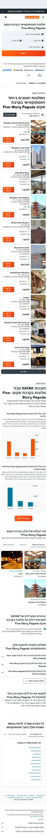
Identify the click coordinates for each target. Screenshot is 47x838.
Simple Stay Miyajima (20, 222)
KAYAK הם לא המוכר (36, 823)
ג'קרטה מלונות (36, 751)
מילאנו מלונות (36, 760)
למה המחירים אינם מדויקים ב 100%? (29, 831)
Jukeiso (26, 297)
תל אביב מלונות (35, 764)
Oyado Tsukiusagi (21, 347)
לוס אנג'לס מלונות (35, 748)
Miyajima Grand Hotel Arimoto (16, 123)
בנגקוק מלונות (36, 780)
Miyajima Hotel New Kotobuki (16, 322)
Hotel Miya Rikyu (22, 173)
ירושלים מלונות (36, 776)
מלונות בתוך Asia (22, 795)
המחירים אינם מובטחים (37, 816)
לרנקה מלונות (36, 757)
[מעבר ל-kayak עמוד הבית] (32, 17)
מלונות (31, 795)
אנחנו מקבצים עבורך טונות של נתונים (29, 827)
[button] (2, 11)
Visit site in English (15, 11)
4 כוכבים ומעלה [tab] (38, 545)
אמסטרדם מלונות (35, 773)
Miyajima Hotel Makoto (19, 198)
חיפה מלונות (36, 767)
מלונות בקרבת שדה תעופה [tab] (17, 734)
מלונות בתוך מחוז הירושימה (33, 797)
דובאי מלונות (36, 770)
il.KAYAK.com (40, 795)
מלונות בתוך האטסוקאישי (15, 797)
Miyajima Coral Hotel (20, 148)
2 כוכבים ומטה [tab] (8, 545)
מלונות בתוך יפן (10, 795)
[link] (24, 518)
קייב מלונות (37, 754)
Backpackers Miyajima (19, 272)
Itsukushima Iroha (21, 247)
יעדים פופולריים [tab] (36, 734)
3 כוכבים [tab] (23, 545)
